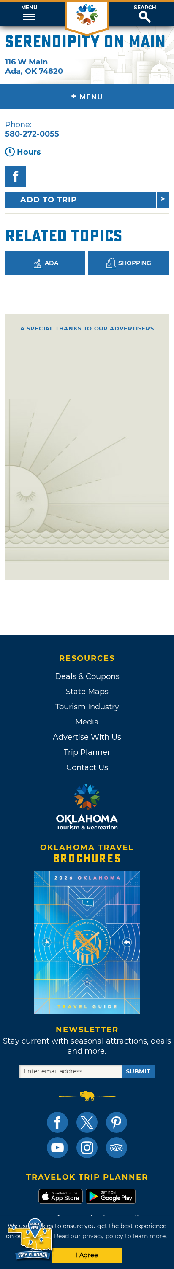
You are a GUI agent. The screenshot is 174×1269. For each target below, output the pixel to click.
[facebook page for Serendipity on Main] (15, 176)
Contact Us (87, 767)
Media (87, 722)
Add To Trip (48, 199)
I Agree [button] (87, 1255)
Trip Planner (87, 752)
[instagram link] (87, 1147)
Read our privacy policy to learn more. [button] (110, 1236)
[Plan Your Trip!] (30, 1239)
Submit (138, 1071)
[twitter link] (87, 1122)
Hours (29, 152)
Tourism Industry (87, 706)
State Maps (87, 691)
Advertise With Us (87, 737)
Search (145, 8)
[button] (29, 14)
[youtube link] (57, 1147)
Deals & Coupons (87, 676)
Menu (29, 8)
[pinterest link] (116, 1122)
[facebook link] (57, 1122)
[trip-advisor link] (116, 1147)
